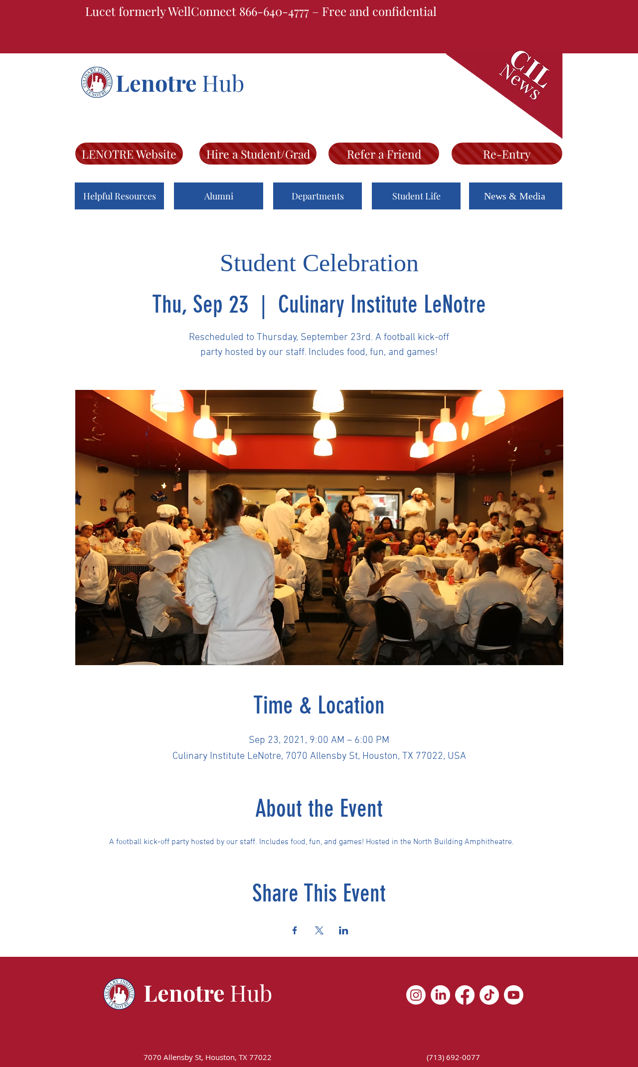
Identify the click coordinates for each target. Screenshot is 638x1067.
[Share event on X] (319, 930)
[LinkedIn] (440, 995)
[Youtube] (513, 995)
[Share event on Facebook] (295, 930)
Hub (223, 82)
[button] (119, 195)
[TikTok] (489, 995)
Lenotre (159, 82)
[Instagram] (416, 995)
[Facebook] (465, 995)
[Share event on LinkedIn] (343, 930)
